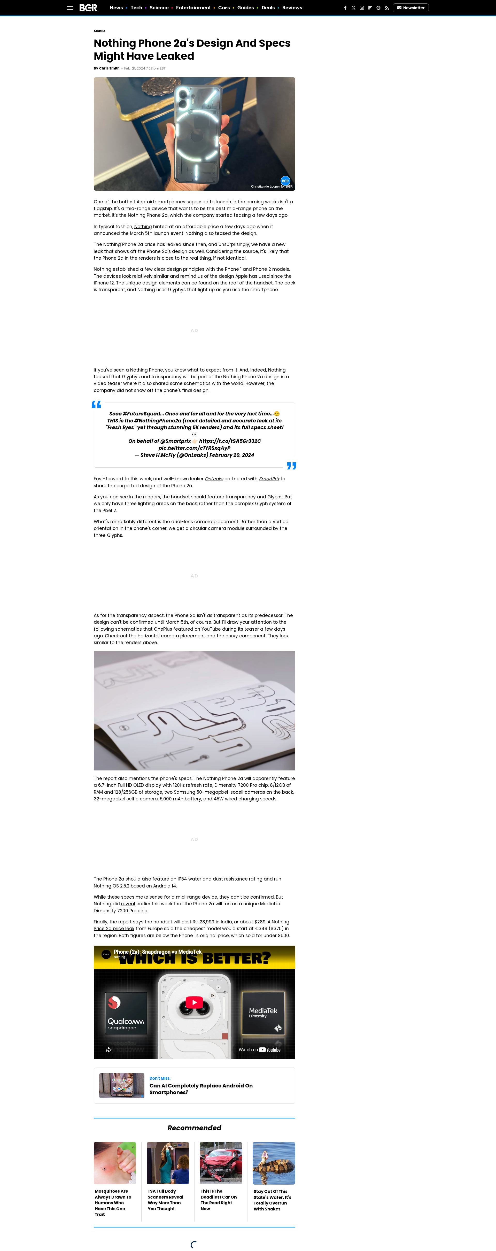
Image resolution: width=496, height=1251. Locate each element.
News (116, 8)
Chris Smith (109, 68)
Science (159, 8)
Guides (245, 8)
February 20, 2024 (232, 455)
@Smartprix (175, 441)
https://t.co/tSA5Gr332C (230, 441)
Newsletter (413, 7)
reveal (128, 904)
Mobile (100, 31)
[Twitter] (354, 8)
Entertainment (193, 8)
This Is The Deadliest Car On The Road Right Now (219, 1199)
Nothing (143, 227)
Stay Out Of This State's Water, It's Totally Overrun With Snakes (272, 1200)
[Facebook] (345, 8)
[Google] (378, 8)
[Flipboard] (370, 8)
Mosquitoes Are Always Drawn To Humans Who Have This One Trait (113, 1202)
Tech (136, 8)
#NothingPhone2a (157, 421)
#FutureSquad (141, 414)
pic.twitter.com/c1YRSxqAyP (194, 448)
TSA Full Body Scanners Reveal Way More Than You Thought (165, 1199)
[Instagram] (362, 8)
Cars (224, 8)
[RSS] (387, 8)
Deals (268, 8)
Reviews (292, 8)
